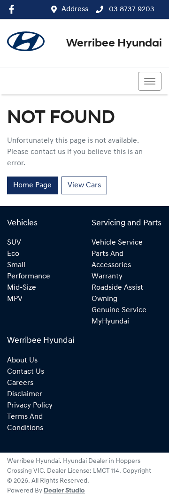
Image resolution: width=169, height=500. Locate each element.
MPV (15, 299)
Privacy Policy (30, 405)
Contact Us (25, 372)
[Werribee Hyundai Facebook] (13, 9)
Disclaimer (24, 394)
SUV (14, 242)
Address (74, 9)
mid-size (21, 288)
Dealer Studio (64, 490)
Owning (104, 299)
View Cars (84, 185)
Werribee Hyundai (114, 43)
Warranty (107, 276)
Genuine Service (119, 310)
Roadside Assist (117, 288)
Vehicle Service (117, 242)
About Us (22, 360)
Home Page (32, 185)
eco (13, 254)
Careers (20, 383)
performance (28, 276)
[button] (149, 81)
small (16, 265)
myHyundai (110, 321)
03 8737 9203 (130, 9)
